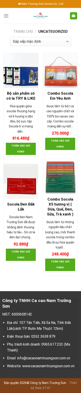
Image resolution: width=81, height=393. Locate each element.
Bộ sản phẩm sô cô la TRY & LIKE (21, 96)
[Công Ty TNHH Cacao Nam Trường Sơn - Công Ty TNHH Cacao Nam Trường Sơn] (40, 16)
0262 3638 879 (43, 336)
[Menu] (6, 15)
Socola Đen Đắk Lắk (21, 206)
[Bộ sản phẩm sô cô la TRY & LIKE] (21, 70)
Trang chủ (23, 31)
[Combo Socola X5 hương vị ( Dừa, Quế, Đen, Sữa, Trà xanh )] (60, 176)
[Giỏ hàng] (73, 16)
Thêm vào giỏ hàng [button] (20, 148)
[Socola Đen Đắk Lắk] (21, 181)
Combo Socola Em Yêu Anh (60, 96)
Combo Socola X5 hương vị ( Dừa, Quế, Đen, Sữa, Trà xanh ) (60, 206)
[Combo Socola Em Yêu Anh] (60, 70)
